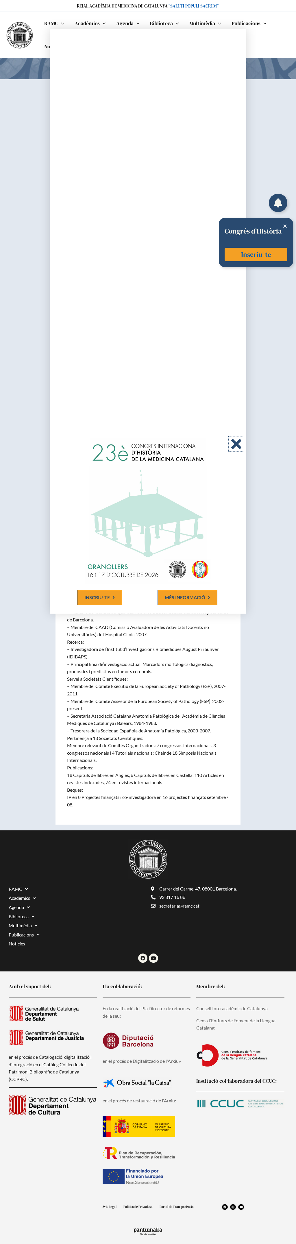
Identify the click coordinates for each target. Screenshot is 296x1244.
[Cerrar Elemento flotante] (285, 226)
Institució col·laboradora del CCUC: (236, 1080)
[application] (61, 23)
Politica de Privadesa (138, 1207)
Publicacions (21, 934)
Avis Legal (109, 1207)
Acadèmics (19, 898)
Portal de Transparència (177, 1207)
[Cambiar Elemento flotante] (278, 203)
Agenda (16, 907)
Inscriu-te (256, 254)
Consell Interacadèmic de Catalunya (232, 1008)
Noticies (17, 943)
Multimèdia (20, 925)
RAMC (15, 889)
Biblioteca (19, 916)
